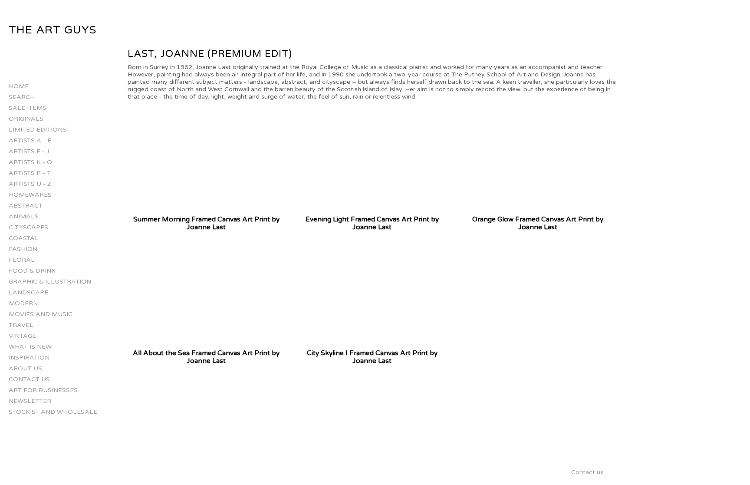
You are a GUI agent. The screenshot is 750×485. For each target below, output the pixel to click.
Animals (24, 216)
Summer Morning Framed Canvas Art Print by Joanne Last (206, 223)
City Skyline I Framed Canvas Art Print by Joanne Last (372, 357)
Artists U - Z (30, 184)
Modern (23, 303)
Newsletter (30, 401)
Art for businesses (43, 390)
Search (22, 97)
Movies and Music (40, 314)
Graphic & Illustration (50, 281)
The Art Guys (52, 29)
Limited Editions (37, 129)
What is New (30, 346)
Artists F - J (29, 151)
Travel (21, 325)
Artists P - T (30, 173)
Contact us (29, 379)
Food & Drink (32, 270)
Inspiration (29, 357)
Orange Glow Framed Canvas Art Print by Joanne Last (537, 223)
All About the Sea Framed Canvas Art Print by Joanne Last (206, 357)
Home (19, 86)
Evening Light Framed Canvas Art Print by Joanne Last (372, 223)
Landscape (28, 292)
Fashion (23, 249)
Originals (26, 118)
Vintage (22, 336)
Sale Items (27, 108)
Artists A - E (30, 140)
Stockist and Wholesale (53, 412)
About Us (25, 368)
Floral (22, 260)
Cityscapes (28, 227)
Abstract (26, 205)
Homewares (30, 194)
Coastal (24, 238)
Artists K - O (30, 162)
